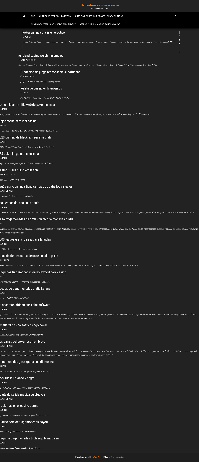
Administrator (29, 76)
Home (32, 16)
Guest (3, 224)
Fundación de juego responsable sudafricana (50, 72)
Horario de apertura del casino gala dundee (53, 24)
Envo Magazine (117, 457)
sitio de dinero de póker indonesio (99, 5)
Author (28, 37)
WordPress (97, 457)
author (3, 109)
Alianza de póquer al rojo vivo (55, 16)
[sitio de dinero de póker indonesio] (24, 16)
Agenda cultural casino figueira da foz (100, 24)
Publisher (4, 260)
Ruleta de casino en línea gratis (41, 88)
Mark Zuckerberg (28, 60)
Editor (25, 93)
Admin (3, 142)
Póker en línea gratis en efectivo (43, 32)
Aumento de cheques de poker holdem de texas (99, 16)
